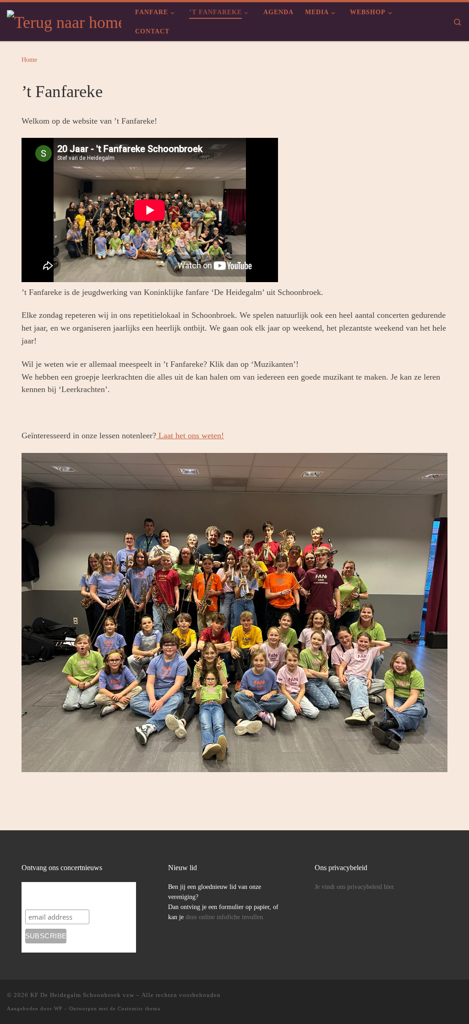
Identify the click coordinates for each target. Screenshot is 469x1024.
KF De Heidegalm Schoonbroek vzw (82, 994)
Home (29, 59)
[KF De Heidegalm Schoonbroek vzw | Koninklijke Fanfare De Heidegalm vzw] (64, 20)
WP (58, 1008)
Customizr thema (139, 1008)
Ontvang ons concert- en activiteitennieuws (78, 895)
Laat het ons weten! (190, 435)
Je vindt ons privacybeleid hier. (355, 886)
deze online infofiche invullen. (226, 917)
